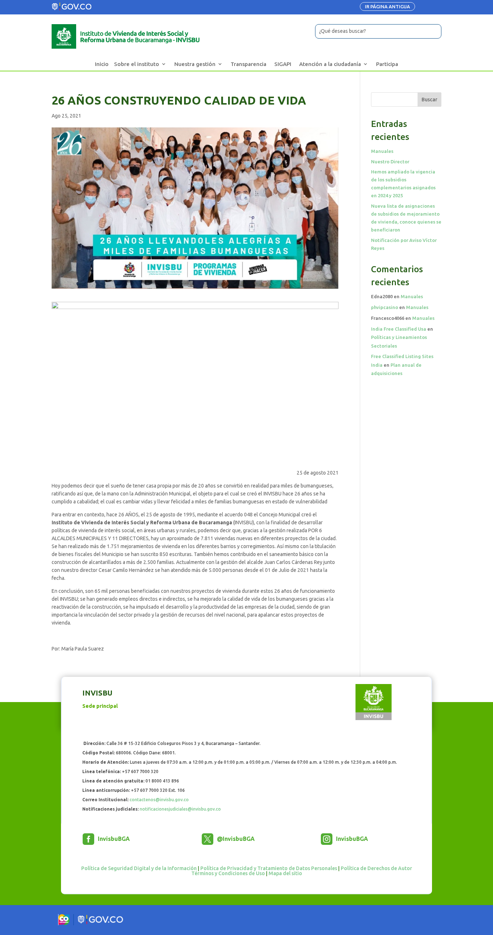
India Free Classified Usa (398, 328)
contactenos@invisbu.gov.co (159, 799)
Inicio (102, 64)
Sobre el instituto (136, 64)
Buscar (429, 99)
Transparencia (248, 64)
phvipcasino (384, 307)
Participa (387, 64)
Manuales (382, 151)
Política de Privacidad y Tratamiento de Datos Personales (268, 868)
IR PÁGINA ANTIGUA (387, 6)
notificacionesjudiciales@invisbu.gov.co (180, 809)
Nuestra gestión (194, 64)
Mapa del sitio (285, 873)
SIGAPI (282, 64)
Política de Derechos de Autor (376, 868)
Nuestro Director (390, 161)
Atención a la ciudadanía (330, 64)
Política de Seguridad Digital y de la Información (139, 868)
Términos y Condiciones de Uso (228, 873)
